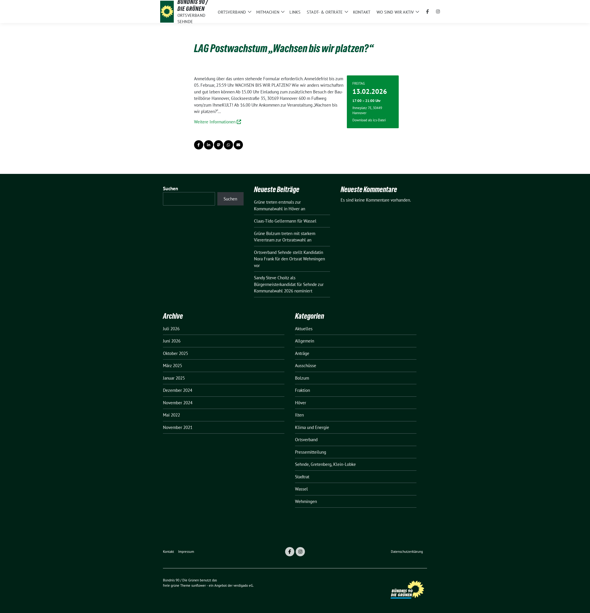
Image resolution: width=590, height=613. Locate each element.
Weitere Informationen (215, 122)
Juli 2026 (171, 328)
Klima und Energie (312, 427)
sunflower (198, 585)
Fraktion (302, 390)
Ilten (299, 415)
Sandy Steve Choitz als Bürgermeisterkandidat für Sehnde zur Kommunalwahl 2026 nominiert (289, 284)
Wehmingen (306, 501)
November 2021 (177, 427)
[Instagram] (438, 11)
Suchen (170, 188)
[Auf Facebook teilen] (198, 144)
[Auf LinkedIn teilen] (208, 144)
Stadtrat (302, 476)
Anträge (302, 353)
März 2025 (172, 365)
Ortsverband (306, 439)
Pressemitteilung (310, 452)
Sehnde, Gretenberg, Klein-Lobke (325, 464)
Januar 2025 (174, 378)
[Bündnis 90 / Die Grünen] (167, 11)
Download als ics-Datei (369, 120)
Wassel (301, 489)
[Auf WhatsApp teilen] (228, 144)
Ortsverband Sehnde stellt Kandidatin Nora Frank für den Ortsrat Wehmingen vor (289, 259)
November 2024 (177, 402)
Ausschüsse (305, 365)
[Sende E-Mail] (238, 144)
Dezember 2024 (177, 390)
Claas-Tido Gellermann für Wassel (285, 221)
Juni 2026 (171, 341)
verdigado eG (243, 585)
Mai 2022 (171, 415)
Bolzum (302, 378)
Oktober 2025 (175, 353)
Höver (300, 402)
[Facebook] (427, 11)
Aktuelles (304, 328)
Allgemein (304, 341)
